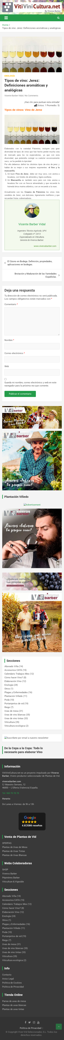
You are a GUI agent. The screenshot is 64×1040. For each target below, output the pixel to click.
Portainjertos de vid (14, 703)
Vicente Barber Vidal (13, 95)
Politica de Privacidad (13, 986)
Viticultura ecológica (14, 726)
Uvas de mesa (11, 711)
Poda (7, 699)
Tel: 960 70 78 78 (10, 793)
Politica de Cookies (12, 982)
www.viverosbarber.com (45, 246)
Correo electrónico (14, 353)
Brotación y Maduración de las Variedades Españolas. (36, 275)
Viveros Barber (9, 873)
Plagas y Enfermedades (16, 692)
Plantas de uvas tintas (13, 1009)
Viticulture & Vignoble (13, 881)
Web (6, 366)
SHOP (5, 869)
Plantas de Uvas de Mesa (14, 847)
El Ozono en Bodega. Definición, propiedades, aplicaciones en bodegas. (29, 263)
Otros (7, 688)
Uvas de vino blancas (14, 714)
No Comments (31, 95)
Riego (7, 707)
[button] (32, 821)
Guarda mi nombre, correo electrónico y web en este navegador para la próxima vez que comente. (30, 384)
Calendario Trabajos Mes (16, 673)
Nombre (9, 340)
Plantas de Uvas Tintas (13, 851)
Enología (9, 76)
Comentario (11, 304)
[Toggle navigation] (6, 17)
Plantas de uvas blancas (14, 1005)
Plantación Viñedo (13, 696)
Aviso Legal (8, 978)
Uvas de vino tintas (13, 718)
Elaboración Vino (13, 681)
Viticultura (9, 722)
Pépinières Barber (11, 877)
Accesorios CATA (13, 670)
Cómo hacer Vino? (13, 677)
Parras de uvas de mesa (14, 1001)
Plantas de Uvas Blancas (14, 855)
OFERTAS (6, 843)
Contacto (6, 974)
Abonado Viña (11, 666)
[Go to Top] (59, 1027)
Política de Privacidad (30, 1028)
